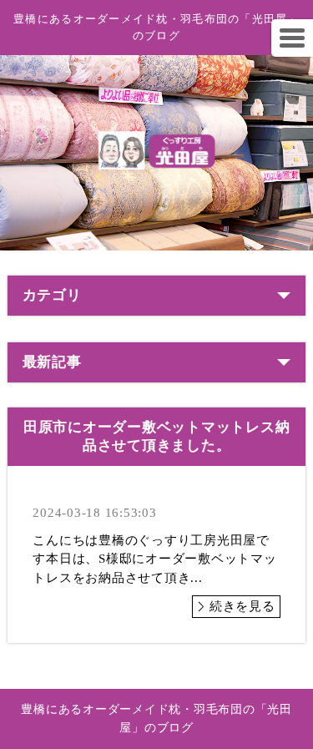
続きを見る (242, 606)
